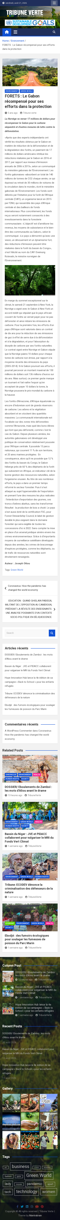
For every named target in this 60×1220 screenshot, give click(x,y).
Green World (26, 91)
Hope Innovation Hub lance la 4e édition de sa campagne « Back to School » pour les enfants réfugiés (29, 681)
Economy (10, 923)
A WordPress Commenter (18, 730)
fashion (8, 1176)
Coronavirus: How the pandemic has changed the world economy (27, 588)
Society (25, 779)
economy (47, 1167)
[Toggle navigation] (15, 32)
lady (8, 1184)
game (19, 1176)
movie (19, 1184)
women (48, 1191)
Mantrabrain (35, 1215)
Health (37, 775)
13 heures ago (15, 795)
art (6, 1167)
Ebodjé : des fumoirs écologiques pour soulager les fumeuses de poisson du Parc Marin (27, 939)
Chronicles (11, 775)
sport (50, 1184)
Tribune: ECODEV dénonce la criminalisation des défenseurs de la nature (29, 888)
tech (8, 1192)
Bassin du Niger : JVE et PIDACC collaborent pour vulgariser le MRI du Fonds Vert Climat (29, 837)
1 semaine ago (15, 846)
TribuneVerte (34, 795)
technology (26, 1191)
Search (52, 633)
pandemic (34, 1184)
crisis (36, 1167)
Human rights (12, 779)
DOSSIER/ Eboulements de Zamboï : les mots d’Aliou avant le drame (35, 974)
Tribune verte (29, 113)
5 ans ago (13, 113)
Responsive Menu (54, 3)
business (20, 1166)
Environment (12, 91)
